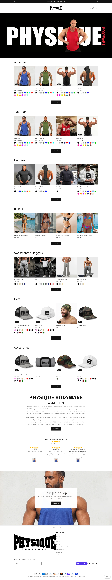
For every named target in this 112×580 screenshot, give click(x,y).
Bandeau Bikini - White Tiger (62, 235)
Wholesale (58, 544)
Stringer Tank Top (18, 88)
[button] (15, 8)
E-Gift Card (59, 555)
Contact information (65, 576)
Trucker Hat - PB (39, 325)
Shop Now (56, 428)
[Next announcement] (97, 1)
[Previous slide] (50, 527)
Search (58, 536)
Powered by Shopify (42, 576)
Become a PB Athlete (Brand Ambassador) (66, 547)
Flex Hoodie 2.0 (17, 186)
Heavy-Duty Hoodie (60, 186)
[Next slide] (57, 527)
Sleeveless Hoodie (81, 88)
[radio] (15, 93)
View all (56, 102)
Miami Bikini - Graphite (40, 235)
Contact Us (59, 552)
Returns (58, 538)
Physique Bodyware (34, 576)
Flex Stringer (59, 88)
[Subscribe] (39, 563)
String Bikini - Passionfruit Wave (84, 235)
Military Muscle (60, 549)
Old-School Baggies (81, 279)
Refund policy (57, 576)
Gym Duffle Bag (38, 374)
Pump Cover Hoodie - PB (82, 186)
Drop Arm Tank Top (39, 88)
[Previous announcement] (14, 1)
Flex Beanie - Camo (60, 325)
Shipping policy (82, 576)
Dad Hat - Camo (59, 374)
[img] (56, 441)
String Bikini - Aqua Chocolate (21, 235)
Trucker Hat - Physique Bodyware (21, 325)
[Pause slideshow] (61, 527)
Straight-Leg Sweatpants (61, 279)
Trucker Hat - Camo (81, 325)
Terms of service (74, 576)
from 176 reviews (56, 444)
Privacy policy (50, 576)
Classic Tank (59, 138)
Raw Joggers (38, 279)
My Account (59, 541)
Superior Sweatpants (18, 279)
